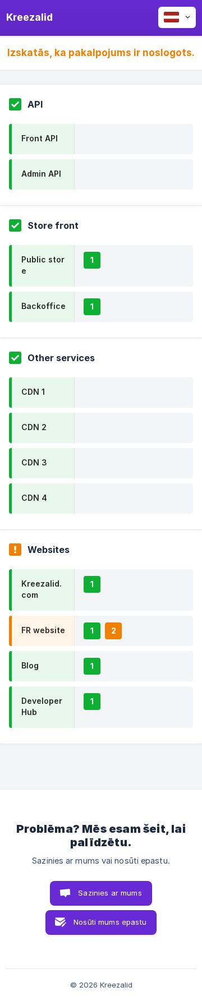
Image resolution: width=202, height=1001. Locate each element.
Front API (39, 138)
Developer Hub (41, 706)
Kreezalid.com (41, 589)
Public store (43, 265)
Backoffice (43, 306)
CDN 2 (34, 427)
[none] (29, 17)
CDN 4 (34, 497)
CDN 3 (34, 462)
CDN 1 (33, 391)
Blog (30, 665)
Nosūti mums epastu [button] (110, 921)
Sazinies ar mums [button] (109, 892)
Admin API (41, 173)
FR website (43, 630)
